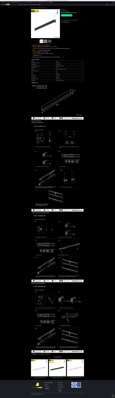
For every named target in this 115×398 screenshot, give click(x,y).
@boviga (53, 0)
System (29, 4)
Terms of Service (60, 387)
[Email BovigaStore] (5, 2)
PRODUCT (20, 4)
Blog (32, 4)
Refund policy (59, 389)
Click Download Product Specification (44, 354)
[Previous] (32, 23)
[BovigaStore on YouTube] (46, 388)
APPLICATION (25, 4)
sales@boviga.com (65, 0)
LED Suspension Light (65, 21)
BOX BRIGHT (63, 9)
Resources (38, 4)
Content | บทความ (60, 384)
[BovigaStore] (9, 4)
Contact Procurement (50, 2)
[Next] (58, 23)
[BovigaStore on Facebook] (1, 2)
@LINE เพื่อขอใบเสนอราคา (66, 15)
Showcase (34, 4)
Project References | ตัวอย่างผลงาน (32, 2)
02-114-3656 (58, 0)
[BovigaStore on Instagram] (4, 2)
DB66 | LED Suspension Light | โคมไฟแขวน (70, 20)
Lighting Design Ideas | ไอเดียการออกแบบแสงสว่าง (18, 2)
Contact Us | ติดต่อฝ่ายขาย (42, 2)
